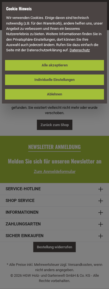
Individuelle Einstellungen (54, 80)
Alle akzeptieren (55, 65)
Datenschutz (80, 50)
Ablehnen (54, 94)
